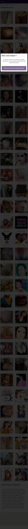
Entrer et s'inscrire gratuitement (14, 68)
